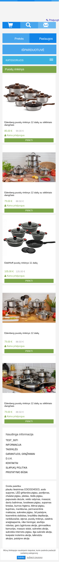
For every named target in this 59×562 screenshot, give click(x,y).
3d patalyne (40, 512)
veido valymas (32, 499)
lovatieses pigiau (32, 502)
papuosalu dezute (15, 499)
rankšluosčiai (12, 518)
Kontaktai (12, 463)
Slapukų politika (16, 467)
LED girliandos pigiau (27, 492)
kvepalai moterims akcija (18, 535)
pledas (25, 495)
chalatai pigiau (13, 495)
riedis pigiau (36, 495)
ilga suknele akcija (42, 531)
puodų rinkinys (35, 518)
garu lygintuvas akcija (26, 525)
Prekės (19, 38)
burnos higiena (22, 505)
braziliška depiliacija (38, 515)
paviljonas (44, 492)
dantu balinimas (14, 502)
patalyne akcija (21, 538)
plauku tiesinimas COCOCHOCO (23, 489)
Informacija (13, 444)
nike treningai (28, 522)
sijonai (23, 518)
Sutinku (21, 557)
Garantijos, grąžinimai (20, 453)
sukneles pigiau (25, 512)
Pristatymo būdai (17, 472)
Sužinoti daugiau (34, 557)
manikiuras (21, 509)
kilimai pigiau (37, 505)
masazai (46, 499)
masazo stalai (24, 528)
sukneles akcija (40, 528)
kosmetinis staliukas (16, 515)
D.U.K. (9, 458)
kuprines (10, 509)
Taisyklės (12, 449)
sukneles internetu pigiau (19, 531)
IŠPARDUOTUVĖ (32, 50)
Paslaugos (45, 38)
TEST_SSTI (12, 440)
